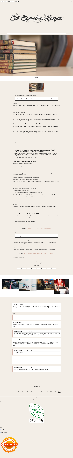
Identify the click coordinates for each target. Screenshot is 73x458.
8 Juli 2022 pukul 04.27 (21, 304)
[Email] (41, 268)
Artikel (2, 1)
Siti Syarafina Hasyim (36, 263)
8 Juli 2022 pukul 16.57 (23, 322)
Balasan (14, 313)
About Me (17, 1)
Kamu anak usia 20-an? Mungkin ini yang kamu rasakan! (39, 228)
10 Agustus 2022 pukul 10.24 (28, 367)
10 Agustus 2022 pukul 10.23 (28, 350)
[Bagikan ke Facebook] (21, 268)
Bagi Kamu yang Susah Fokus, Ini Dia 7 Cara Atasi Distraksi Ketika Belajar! (50, 392)
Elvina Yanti (15, 304)
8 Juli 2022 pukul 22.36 (19, 339)
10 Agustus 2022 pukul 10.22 (28, 331)
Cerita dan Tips (11, 1)
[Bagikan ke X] (31, 268)
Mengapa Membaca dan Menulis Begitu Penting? (38, 136)
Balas (14, 310)
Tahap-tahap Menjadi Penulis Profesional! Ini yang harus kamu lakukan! (38, 253)
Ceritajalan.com (16, 322)
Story (38, 265)
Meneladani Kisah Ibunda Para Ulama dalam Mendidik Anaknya (22, 391)
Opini (6, 1)
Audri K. (14, 339)
